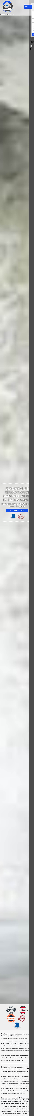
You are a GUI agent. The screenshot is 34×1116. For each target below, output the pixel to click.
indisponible (4, 14)
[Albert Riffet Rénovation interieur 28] (7, 6)
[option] (17, 558)
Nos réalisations (17, 510)
